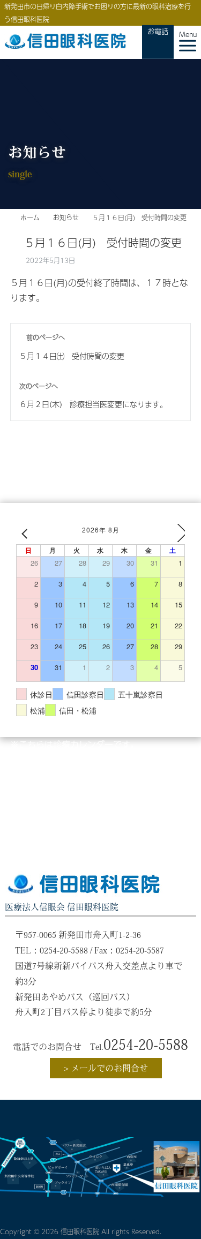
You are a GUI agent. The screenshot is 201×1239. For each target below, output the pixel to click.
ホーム (30, 217)
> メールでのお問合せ (106, 1068)
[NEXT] (175, 533)
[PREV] (26, 533)
